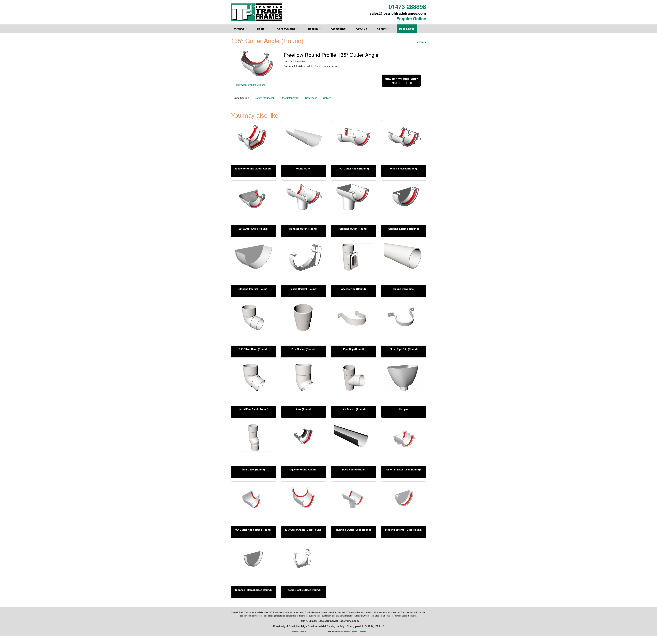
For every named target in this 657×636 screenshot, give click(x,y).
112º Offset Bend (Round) (253, 409)
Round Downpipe (403, 289)
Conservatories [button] (286, 28)
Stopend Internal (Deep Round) (253, 590)
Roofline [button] (313, 28)
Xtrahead (362, 632)
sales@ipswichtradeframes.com (398, 13)
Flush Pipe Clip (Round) (404, 349)
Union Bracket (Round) (403, 168)
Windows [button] (239, 28)
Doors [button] (261, 28)
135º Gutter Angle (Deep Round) (303, 529)
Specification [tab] (241, 98)
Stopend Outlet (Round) (353, 228)
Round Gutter (303, 168)
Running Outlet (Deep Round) (353, 529)
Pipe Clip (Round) (353, 349)
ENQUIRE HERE (401, 80)
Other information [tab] (289, 98)
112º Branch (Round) (353, 409)
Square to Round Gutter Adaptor (253, 168)
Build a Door (406, 28)
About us (361, 28)
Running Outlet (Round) (303, 228)
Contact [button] (382, 28)
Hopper (403, 409)
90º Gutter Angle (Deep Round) (253, 529)
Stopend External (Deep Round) (403, 529)
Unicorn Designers (349, 632)
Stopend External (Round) (403, 228)
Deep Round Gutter (353, 469)
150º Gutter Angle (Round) (353, 168)
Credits (303, 632)
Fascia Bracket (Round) (303, 289)
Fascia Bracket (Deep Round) (303, 590)
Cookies (294, 632)
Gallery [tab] (327, 98)
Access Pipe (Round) (353, 289)
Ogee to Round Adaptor (303, 469)
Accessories (338, 28)
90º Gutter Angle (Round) (253, 228)
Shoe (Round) (303, 409)
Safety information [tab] (265, 98)
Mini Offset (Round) (253, 469)
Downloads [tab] (311, 98)
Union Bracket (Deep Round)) (403, 469)
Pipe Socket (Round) (303, 349)
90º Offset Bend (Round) (253, 349)
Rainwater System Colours (250, 84)
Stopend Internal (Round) (253, 289)
